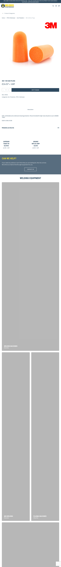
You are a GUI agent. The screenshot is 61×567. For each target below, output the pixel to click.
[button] (59, 6)
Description (30, 109)
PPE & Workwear (11, 18)
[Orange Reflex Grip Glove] (35, 135)
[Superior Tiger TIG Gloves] (6, 135)
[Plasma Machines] (45, 436)
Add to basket (35, 90)
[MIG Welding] (16, 436)
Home (3, 18)
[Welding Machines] (30, 266)
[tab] (30, 109)
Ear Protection (20, 18)
